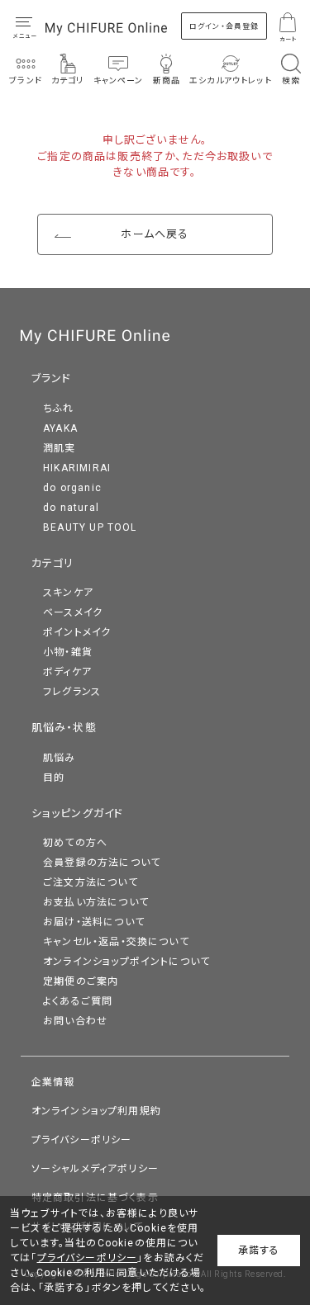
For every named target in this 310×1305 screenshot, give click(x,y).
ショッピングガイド (77, 813)
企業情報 (53, 1082)
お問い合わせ (75, 1021)
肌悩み (59, 758)
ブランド (51, 378)
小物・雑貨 (68, 652)
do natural (71, 507)
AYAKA (60, 428)
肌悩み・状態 (64, 727)
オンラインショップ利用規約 (96, 1111)
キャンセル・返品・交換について (116, 942)
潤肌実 (59, 448)
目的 (53, 777)
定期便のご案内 (80, 981)
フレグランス (72, 691)
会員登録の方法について (101, 862)
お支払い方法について (96, 902)
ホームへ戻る (154, 234)
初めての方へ (75, 843)
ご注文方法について (90, 882)
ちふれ (58, 408)
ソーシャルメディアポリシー (95, 1169)
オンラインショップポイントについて (126, 961)
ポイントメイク (77, 632)
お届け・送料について (94, 922)
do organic (72, 488)
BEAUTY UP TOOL (89, 527)
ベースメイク (73, 612)
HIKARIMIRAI (77, 468)
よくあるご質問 (77, 1001)
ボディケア (67, 672)
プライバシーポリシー (81, 1140)
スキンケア (68, 592)
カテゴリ (52, 563)
